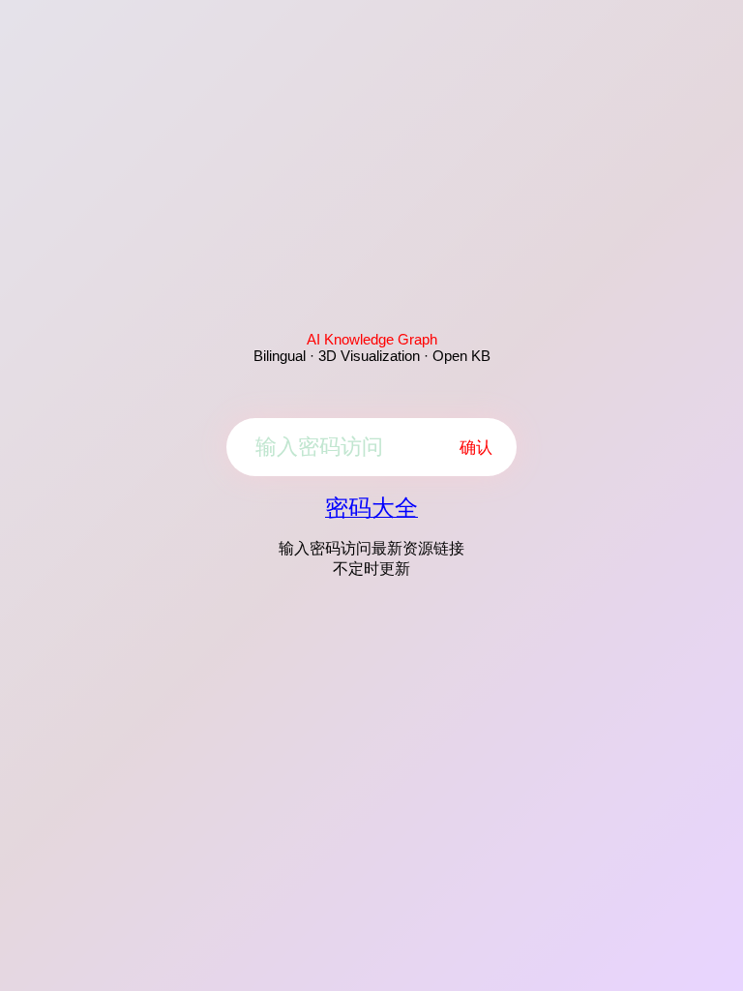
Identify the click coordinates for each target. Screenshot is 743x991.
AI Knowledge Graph (372, 339)
